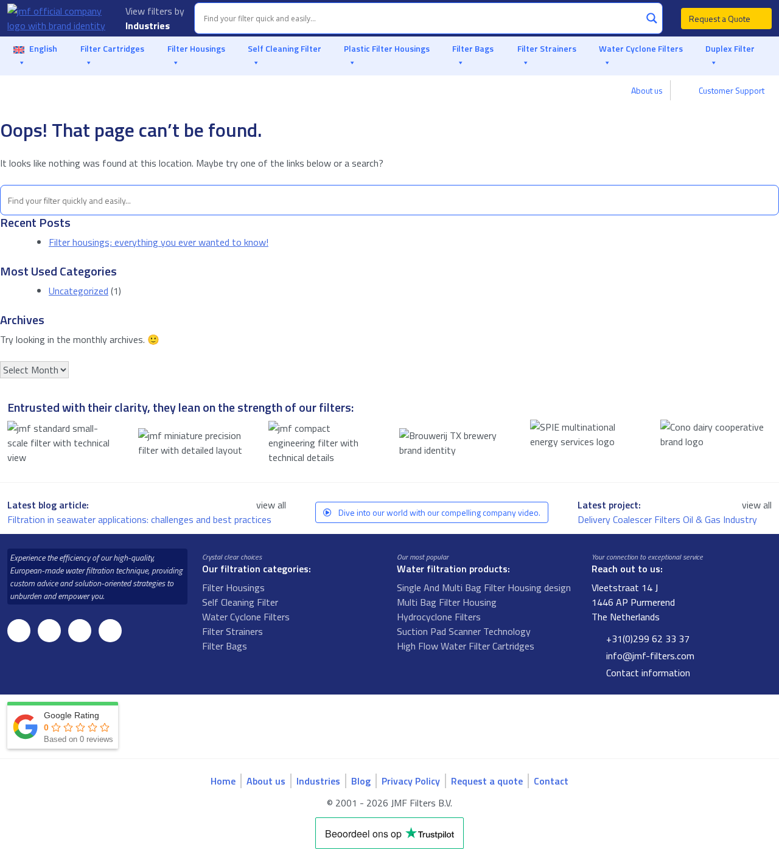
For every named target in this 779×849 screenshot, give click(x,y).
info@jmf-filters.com (649, 655)
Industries (148, 25)
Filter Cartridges (112, 48)
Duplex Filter (730, 48)
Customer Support (730, 90)
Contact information (647, 672)
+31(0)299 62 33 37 (647, 638)
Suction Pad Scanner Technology (464, 631)
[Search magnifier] (651, 18)
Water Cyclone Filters (641, 48)
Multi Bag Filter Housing (447, 602)
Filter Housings (196, 48)
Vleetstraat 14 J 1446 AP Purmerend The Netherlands (633, 602)
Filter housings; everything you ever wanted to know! (158, 242)
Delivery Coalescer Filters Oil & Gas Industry (669, 519)
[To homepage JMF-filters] (59, 18)
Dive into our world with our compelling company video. (438, 512)
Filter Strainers (546, 48)
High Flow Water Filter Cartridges (465, 646)
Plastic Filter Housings (387, 48)
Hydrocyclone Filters (439, 616)
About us (647, 90)
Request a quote (487, 781)
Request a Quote (720, 18)
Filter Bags (473, 48)
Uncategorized (78, 290)
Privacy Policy (411, 781)
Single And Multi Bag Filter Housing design (484, 587)
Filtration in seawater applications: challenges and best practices (140, 519)
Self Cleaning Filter (284, 48)
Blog (361, 781)
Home (223, 781)
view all (271, 504)
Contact (551, 781)
